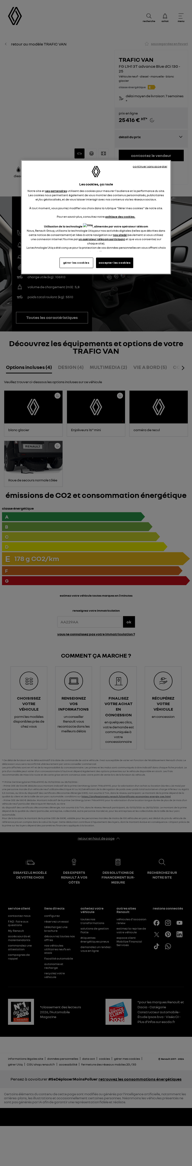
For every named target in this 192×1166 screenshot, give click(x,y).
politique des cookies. (120, 216)
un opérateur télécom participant (101, 239)
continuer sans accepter (150, 166)
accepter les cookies (114, 262)
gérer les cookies (76, 262)
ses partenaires (56, 191)
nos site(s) (120, 235)
